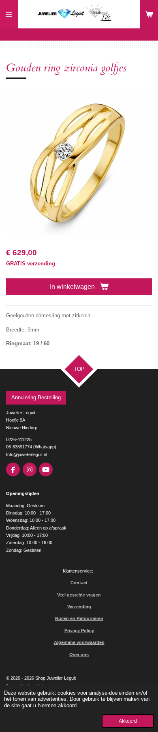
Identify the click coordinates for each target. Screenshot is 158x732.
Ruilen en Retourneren (79, 618)
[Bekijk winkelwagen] (149, 14)
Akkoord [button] (128, 720)
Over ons (79, 654)
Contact (79, 582)
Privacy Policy (79, 630)
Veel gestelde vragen (79, 594)
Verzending (79, 606)
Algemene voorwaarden (79, 642)
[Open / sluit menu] (9, 14)
